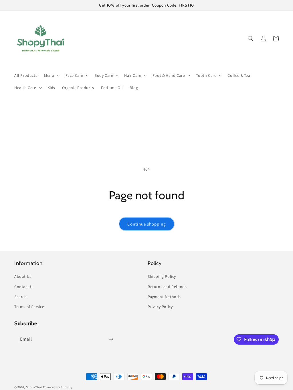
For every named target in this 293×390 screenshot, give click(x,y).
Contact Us (24, 286)
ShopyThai (34, 387)
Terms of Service (29, 306)
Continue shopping (146, 224)
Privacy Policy (160, 306)
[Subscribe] (111, 339)
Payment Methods (164, 296)
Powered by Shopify (57, 387)
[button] (51, 75)
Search (20, 296)
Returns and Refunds (167, 286)
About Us (22, 276)
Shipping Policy (162, 276)
